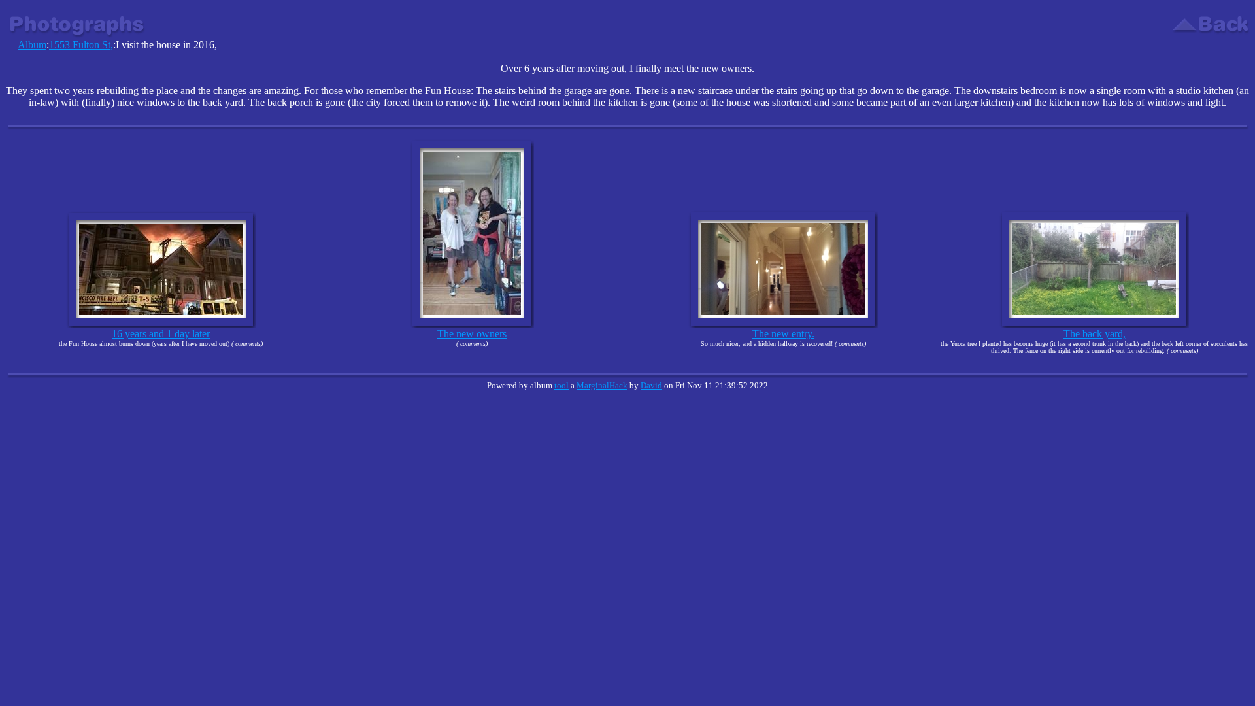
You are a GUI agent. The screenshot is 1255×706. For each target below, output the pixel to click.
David (651, 385)
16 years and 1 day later (161, 333)
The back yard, (1094, 333)
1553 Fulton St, (81, 44)
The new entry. (783, 333)
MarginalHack (602, 385)
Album (32, 44)
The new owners (472, 333)
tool (561, 385)
